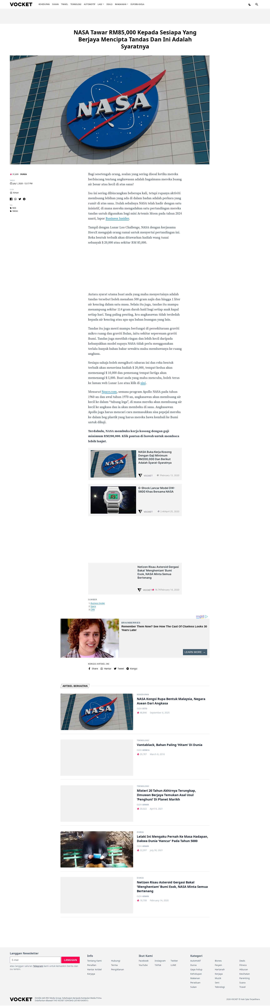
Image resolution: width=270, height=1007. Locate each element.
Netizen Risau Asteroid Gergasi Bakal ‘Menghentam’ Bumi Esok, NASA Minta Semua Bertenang (172, 886)
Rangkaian (120, 4)
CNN (93, 609)
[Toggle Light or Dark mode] (249, 4)
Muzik (218, 978)
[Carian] (256, 4)
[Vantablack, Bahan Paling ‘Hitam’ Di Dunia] (96, 758)
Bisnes (218, 960)
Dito (144, 709)
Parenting (244, 978)
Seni (217, 982)
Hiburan (243, 969)
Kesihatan (244, 973)
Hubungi (115, 960)
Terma (114, 965)
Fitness (243, 965)
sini (143, 383)
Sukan (55, 4)
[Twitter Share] (20, 199)
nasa (14, 208)
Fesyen (218, 965)
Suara (242, 982)
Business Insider (117, 219)
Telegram (38, 966)
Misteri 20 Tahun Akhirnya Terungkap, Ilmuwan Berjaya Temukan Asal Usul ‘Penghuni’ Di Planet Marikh (166, 794)
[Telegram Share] (24, 199)
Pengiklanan (117, 969)
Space (93, 606)
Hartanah (220, 969)
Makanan (195, 978)
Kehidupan (44, 4)
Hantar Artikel (94, 969)
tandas (15, 211)
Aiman (16, 193)
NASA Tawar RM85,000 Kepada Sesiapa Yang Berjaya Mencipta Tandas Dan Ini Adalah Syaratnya (135, 39)
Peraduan (195, 982)
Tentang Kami (94, 960)
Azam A (145, 750)
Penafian (91, 965)
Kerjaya (91, 973)
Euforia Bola (137, 4)
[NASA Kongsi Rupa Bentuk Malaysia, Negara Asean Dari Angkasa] (96, 712)
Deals (110, 4)
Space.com (109, 392)
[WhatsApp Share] (15, 199)
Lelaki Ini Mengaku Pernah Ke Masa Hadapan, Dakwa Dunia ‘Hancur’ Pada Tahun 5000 (172, 838)
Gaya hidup (196, 969)
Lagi (100, 4)
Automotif (89, 4)
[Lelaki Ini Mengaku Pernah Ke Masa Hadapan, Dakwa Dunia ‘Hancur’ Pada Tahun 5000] (96, 849)
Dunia (23, 174)
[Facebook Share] (11, 199)
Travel (64, 4)
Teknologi (75, 4)
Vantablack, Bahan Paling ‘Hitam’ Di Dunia (169, 745)
